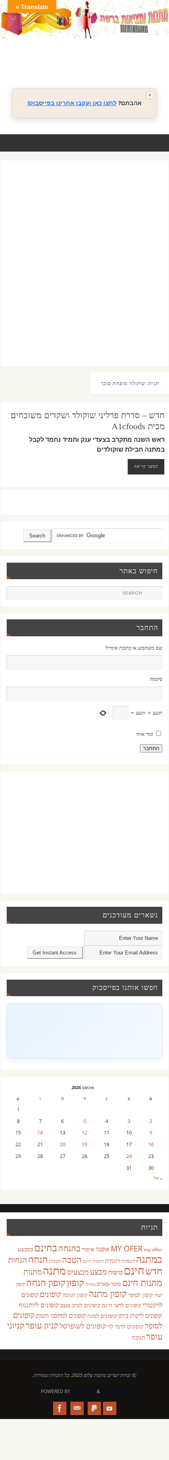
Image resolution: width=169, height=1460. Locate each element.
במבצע (25, 1249)
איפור (88, 1249)
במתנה (149, 1259)
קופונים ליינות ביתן (140, 1315)
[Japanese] (131, 53)
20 (62, 1144)
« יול (158, 1178)
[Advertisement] (84, 271)
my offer (153, 1249)
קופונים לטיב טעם (80, 1305)
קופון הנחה (46, 1282)
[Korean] (139, 53)
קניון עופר (42, 1325)
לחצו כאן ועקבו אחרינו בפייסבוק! (72, 103)
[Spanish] (115, 62)
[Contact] (77, 1408)
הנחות (17, 1259)
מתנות (33, 1272)
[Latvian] (147, 53)
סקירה (90, 1284)
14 (40, 1132)
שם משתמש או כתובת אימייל (134, 648)
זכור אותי (144, 734)
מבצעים (78, 1272)
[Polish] (155, 53)
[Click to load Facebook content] (84, 1030)
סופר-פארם (109, 1284)
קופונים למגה (102, 1315)
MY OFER (127, 1248)
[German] (108, 53)
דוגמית (112, 1260)
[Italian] (123, 53)
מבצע (98, 1271)
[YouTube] (109, 1408)
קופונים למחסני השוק (61, 1315)
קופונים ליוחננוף (39, 1304)
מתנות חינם (142, 1282)
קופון (75, 1282)
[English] (100, 53)
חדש (153, 1271)
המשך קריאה (146, 466)
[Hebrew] (115, 53)
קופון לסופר (140, 1295)
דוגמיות (128, 1260)
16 (151, 1144)
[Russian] (100, 62)
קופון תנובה (75, 1295)
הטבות (55, 1261)
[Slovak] (108, 62)
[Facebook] (59, 1408)
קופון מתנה (108, 1294)
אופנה (103, 1249)
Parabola (84, 1391)
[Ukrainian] (123, 62)
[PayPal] (94, 1408)
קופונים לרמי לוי (125, 1326)
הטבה (72, 1259)
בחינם (45, 1247)
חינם (134, 1270)
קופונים (50, 1293)
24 (129, 1156)
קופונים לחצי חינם (121, 1305)
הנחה (38, 1258)
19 (84, 1144)
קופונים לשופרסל (83, 1325)
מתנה (54, 1270)
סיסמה (156, 679)
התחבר (151, 748)
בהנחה (69, 1248)
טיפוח (115, 1272)
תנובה (138, 1337)
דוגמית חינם (93, 1261)
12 (84, 1132)
